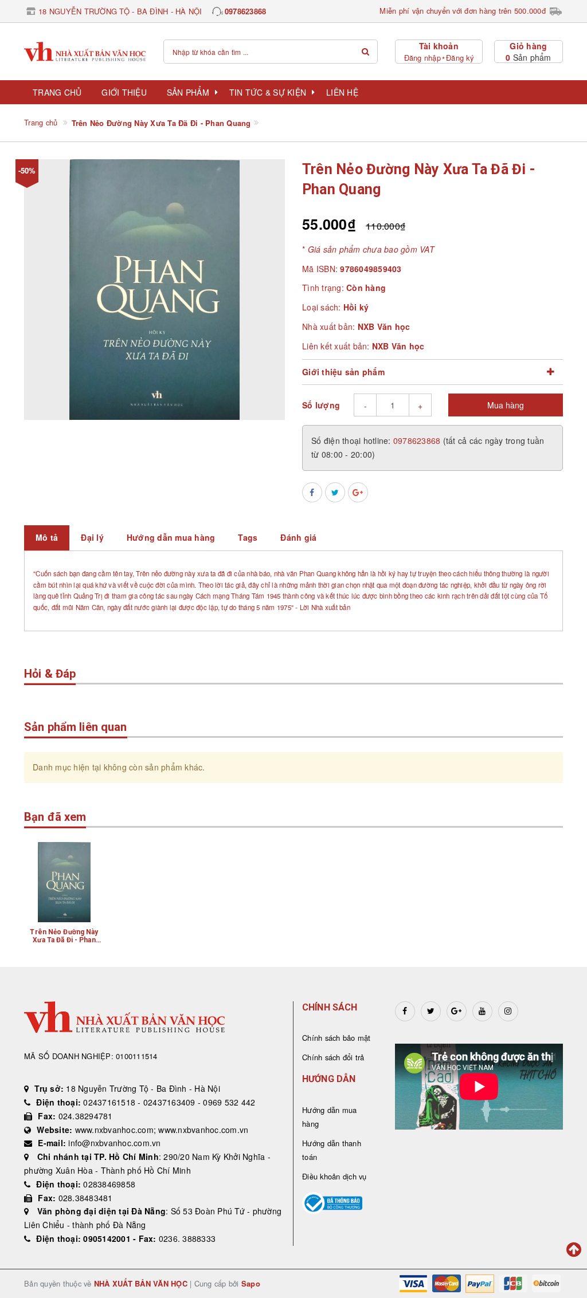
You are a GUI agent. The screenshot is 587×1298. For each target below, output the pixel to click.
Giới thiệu (124, 92)
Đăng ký (459, 57)
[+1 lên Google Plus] (358, 492)
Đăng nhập (422, 57)
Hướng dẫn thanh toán (331, 1150)
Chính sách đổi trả (333, 1057)
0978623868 (246, 11)
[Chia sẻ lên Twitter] (335, 492)
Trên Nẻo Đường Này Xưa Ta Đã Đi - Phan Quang (64, 940)
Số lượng (321, 405)
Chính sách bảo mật (336, 1037)
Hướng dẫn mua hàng (329, 1116)
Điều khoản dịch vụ (334, 1176)
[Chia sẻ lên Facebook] (312, 492)
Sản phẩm (188, 92)
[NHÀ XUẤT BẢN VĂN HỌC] (85, 51)
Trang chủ (57, 92)
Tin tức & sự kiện (267, 92)
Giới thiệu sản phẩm (343, 371)
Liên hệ (342, 92)
